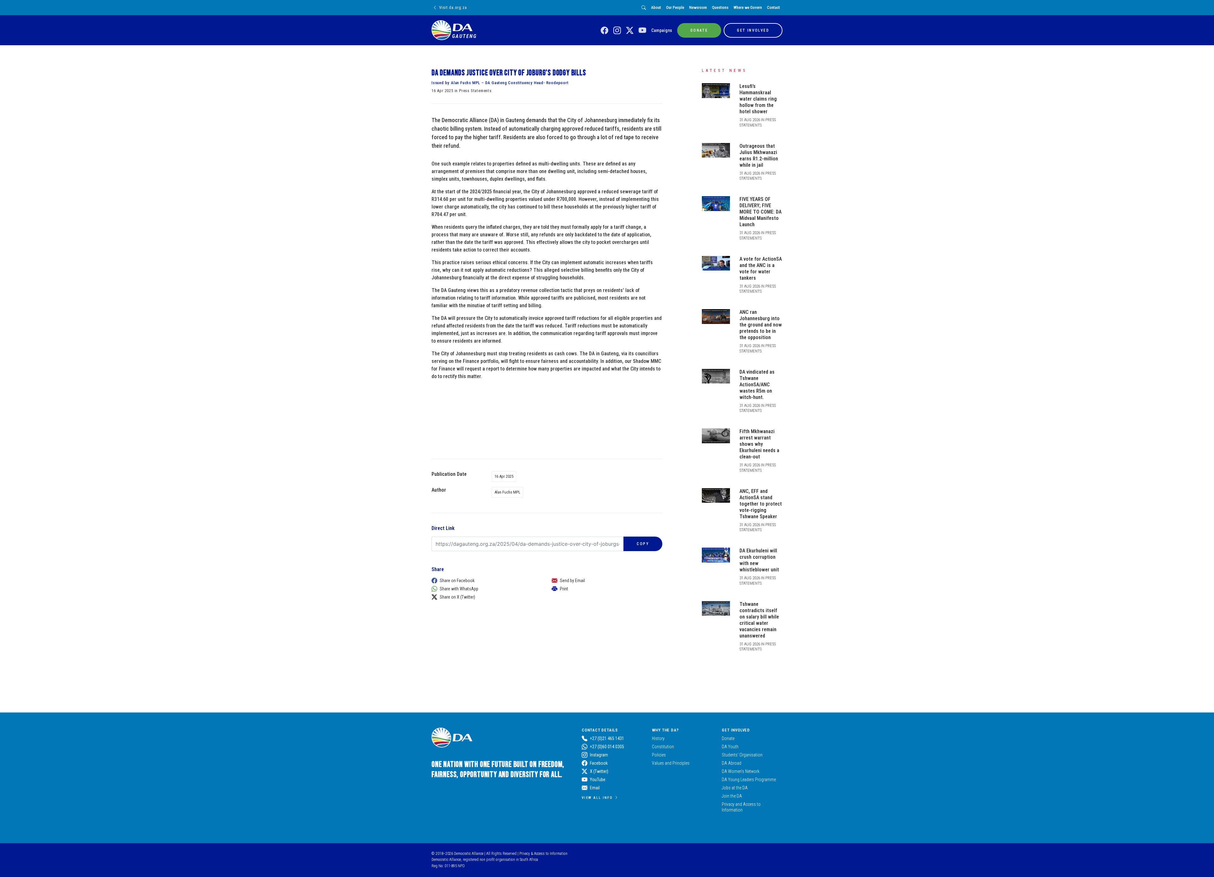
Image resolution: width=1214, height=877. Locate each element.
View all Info (597, 797)
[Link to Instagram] (617, 30)
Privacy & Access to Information (543, 853)
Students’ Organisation (742, 754)
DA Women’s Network (740, 771)
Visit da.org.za (453, 7)
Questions (720, 7)
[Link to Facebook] (604, 30)
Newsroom (698, 7)
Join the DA (732, 796)
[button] (485, 580)
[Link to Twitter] (630, 30)
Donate (728, 738)
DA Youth (730, 746)
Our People (675, 7)
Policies (659, 754)
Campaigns (661, 30)
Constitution (663, 746)
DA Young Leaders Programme (749, 779)
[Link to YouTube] (642, 30)
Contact (773, 7)
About (656, 7)
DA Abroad (731, 763)
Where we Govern (747, 7)
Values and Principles (671, 763)
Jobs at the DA (735, 787)
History (658, 738)
